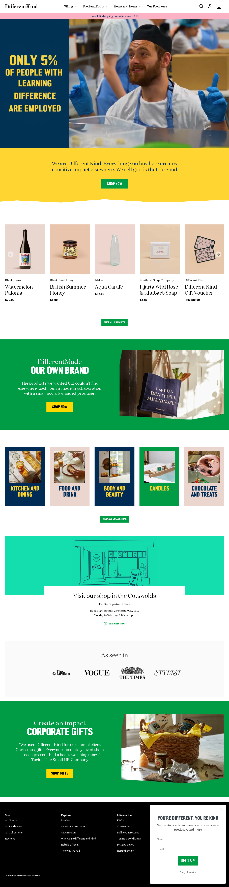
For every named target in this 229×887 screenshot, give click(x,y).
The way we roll (70, 850)
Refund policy (125, 850)
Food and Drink (94, 6)
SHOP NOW (59, 407)
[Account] (210, 5)
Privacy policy (125, 844)
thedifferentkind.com (30, 875)
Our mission (68, 832)
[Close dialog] (221, 809)
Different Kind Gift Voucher (201, 289)
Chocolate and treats (204, 492)
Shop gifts (59, 774)
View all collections (115, 519)
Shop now (114, 184)
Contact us (123, 826)
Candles (159, 489)
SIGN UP (188, 860)
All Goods (11, 820)
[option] (22, 266)
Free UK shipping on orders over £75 (115, 16)
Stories (65, 820)
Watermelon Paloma (19, 289)
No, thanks (188, 872)
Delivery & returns (128, 832)
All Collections (13, 832)
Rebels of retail (70, 844)
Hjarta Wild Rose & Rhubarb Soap (159, 289)
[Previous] (11, 254)
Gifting (69, 6)
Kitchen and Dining (25, 492)
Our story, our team (73, 826)
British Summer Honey (68, 289)
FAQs (120, 820)
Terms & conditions (129, 838)
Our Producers (157, 6)
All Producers (13, 826)
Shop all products (114, 322)
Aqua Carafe (109, 286)
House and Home (126, 6)
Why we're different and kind (78, 838)
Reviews (10, 838)
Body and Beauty (114, 492)
